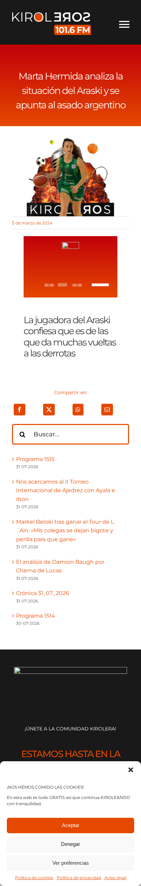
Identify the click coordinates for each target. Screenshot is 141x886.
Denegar (70, 844)
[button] (130, 769)
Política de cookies (34, 877)
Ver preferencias (70, 863)
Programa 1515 (35, 459)
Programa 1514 (35, 615)
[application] (70, 285)
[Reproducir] (38, 284)
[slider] (100, 284)
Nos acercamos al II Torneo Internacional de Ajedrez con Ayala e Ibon (65, 490)
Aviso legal (115, 877)
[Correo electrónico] (107, 409)
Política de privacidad (79, 877)
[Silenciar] (88, 284)
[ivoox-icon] (70, 244)
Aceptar (70, 825)
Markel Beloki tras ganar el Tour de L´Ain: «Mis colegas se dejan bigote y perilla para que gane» (65, 531)
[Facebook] (19, 409)
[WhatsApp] (78, 409)
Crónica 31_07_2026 (42, 593)
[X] (48, 409)
